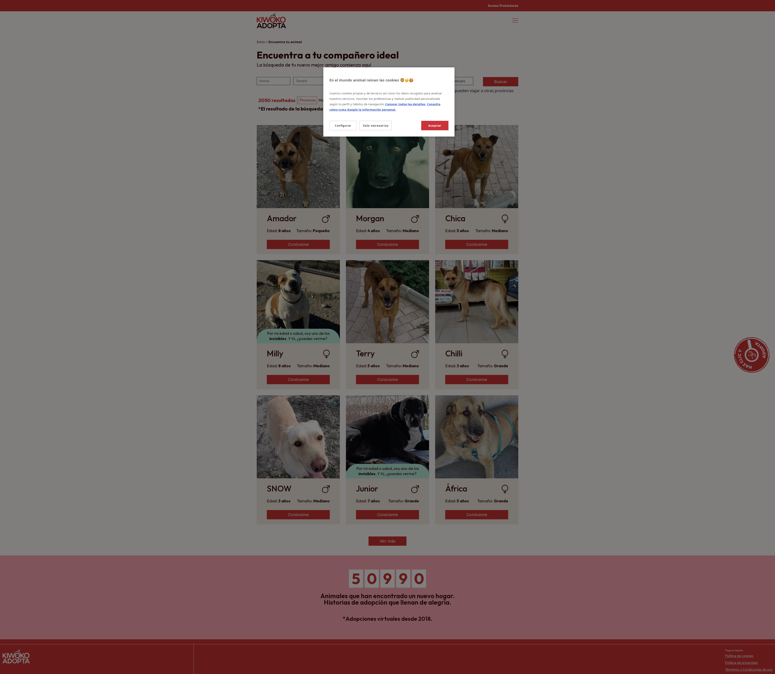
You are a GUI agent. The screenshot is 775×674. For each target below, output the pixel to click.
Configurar (343, 125)
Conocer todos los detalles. (405, 104)
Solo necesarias (375, 125)
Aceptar (434, 125)
